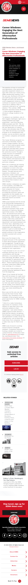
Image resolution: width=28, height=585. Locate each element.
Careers (14, 570)
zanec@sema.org (13, 334)
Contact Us (14, 556)
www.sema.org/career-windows (12, 338)
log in (21, 374)
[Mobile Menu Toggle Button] (23, 8)
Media (14, 565)
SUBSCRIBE (16, 363)
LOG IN (16, 369)
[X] (14, 380)
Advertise (14, 561)
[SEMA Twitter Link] (8, 535)
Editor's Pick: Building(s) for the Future (13, 479)
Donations (14, 574)
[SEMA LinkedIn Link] (14, 535)
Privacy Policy (14, 546)
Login (23, 2)
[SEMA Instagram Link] (24, 535)
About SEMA (14, 552)
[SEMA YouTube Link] (19, 535)
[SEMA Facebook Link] (3, 535)
